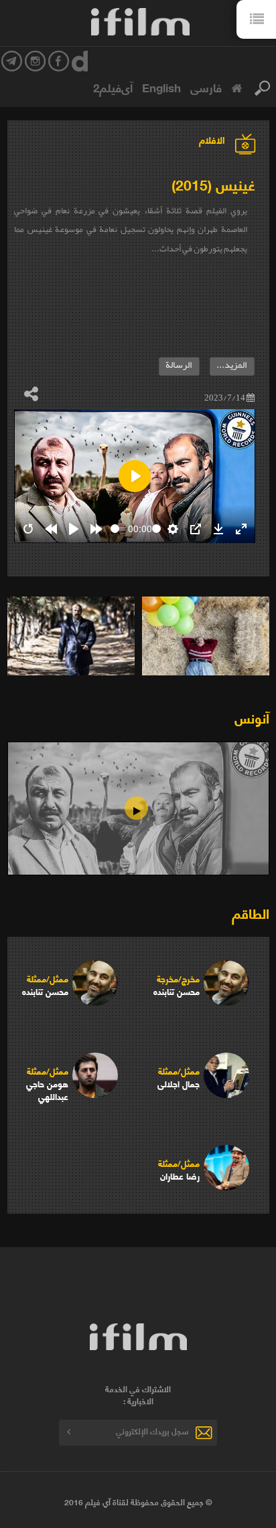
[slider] (118, 528)
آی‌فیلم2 (113, 87)
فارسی (206, 87)
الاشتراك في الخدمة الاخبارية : (138, 1395)
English (161, 87)
